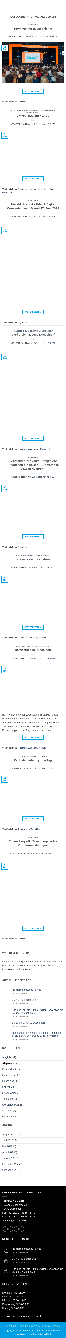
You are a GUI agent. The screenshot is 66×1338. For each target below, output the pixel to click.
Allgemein (33, 25)
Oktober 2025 (9, 1170)
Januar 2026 (9, 1158)
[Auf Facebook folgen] (5, 1229)
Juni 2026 (7, 1140)
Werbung (45, 555)
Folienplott (8, 1087)
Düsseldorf (46, 331)
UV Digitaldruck (46, 110)
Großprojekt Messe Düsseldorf (33, 334)
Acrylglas (7, 1057)
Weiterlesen (33, 91)
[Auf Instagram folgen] (10, 1229)
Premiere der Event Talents (33, 28)
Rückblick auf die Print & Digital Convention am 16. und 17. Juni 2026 (37, 1011)
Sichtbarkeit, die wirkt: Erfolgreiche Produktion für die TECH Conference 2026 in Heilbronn (33, 464)
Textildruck (8, 1098)
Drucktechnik (29, 110)
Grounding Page (51, 1326)
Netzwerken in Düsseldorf (33, 649)
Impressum (12, 1326)
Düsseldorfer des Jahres (33, 559)
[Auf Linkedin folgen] (16, 1229)
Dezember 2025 (11, 1164)
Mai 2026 (7, 1146)
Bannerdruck (32, 331)
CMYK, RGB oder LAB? (33, 115)
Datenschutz (32, 1326)
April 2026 (8, 1152)
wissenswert (33, 112)
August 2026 (9, 1134)
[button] (4, 5)
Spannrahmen (10, 1093)
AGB (22, 1326)
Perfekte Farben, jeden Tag (33, 760)
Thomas (53, 37)
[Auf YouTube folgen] (21, 1229)
